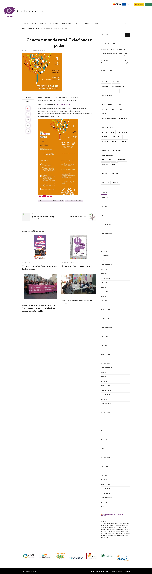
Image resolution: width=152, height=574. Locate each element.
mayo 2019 (104, 296)
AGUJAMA (105, 86)
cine (113, 109)
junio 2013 (104, 502)
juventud (119, 146)
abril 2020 (104, 282)
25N (115, 77)
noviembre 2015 (106, 408)
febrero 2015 (105, 444)
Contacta (127, 571)
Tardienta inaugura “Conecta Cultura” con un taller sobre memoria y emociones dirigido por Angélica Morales (114, 55)
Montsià (105, 164)
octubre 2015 (105, 412)
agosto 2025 (105, 238)
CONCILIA (25, 34)
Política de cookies (116, 571)
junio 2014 (104, 466)
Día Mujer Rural (108, 127)
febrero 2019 (105, 309)
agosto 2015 (105, 417)
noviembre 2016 (106, 394)
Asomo (104, 91)
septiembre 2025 (106, 233)
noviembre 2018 (106, 323)
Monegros (122, 159)
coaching (121, 109)
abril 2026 (104, 206)
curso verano (44, 200)
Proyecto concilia (38, 23)
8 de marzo (106, 77)
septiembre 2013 (106, 497)
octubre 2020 (105, 278)
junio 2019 (104, 291)
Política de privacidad (102, 571)
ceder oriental (107, 100)
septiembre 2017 (106, 367)
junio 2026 (104, 202)
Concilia (26, 50)
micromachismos (108, 159)
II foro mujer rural (109, 141)
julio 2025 (104, 242)
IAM (125, 136)
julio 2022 (104, 260)
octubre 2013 (105, 493)
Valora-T (105, 182)
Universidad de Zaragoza (74, 200)
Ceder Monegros (108, 95)
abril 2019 (104, 300)
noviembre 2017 (106, 359)
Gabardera (116, 136)
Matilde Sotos (107, 155)
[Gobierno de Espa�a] (139, 4)
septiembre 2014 (106, 462)
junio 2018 (104, 336)
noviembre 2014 (106, 453)
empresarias (122, 132)
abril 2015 (104, 435)
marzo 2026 (104, 211)
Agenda (87, 23)
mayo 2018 (104, 341)
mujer (114, 164)
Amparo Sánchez (118, 86)
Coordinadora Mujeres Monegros (114, 118)
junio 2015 (104, 426)
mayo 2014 (104, 471)
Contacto (97, 23)
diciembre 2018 (106, 318)
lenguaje (105, 150)
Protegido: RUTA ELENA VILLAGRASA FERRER (114, 49)
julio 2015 (104, 421)
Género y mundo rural (63, 104)
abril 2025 (104, 247)
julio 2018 (104, 332)
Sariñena (115, 173)
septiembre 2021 (106, 265)
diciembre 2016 (106, 390)
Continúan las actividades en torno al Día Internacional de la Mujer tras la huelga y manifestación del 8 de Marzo (38, 308)
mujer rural (106, 169)
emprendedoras (108, 132)
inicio (26, 23)
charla (104, 109)
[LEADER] (148, 4)
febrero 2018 (105, 354)
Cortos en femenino (109, 123)
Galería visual (67, 23)
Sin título (103, 521)
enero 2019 (104, 314)
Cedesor (122, 104)
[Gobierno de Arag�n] (116, 4)
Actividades (54, 23)
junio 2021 (104, 269)
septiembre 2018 (106, 327)
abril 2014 (104, 475)
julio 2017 (104, 372)
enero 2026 (104, 215)
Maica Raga (117, 150)
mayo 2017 (104, 376)
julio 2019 (104, 287)
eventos (105, 136)
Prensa (117, 169)
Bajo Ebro (114, 91)
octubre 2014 (105, 457)
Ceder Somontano (108, 104)
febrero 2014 (105, 484)
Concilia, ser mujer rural (31, 11)
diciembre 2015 (106, 403)
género (53, 200)
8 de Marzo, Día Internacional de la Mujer (77, 266)
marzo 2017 (104, 381)
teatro (115, 178)
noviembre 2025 (106, 224)
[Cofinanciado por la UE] (127, 4)
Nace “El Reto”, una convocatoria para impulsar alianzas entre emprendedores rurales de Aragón (115, 62)
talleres (105, 178)
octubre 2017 (105, 363)
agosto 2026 (105, 197)
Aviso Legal (90, 571)
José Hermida (107, 146)
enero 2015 (104, 448)
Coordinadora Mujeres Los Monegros (112, 515)
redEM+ (105, 173)
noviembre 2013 (106, 488)
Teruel (124, 178)
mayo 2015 (104, 430)
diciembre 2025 (106, 220)
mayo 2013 (104, 506)
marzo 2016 (104, 399)
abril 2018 (104, 345)
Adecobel (123, 77)
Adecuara (105, 81)
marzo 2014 (104, 480)
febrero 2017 (105, 385)
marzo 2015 (104, 439)
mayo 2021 (104, 274)
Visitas (115, 182)
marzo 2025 (104, 251)
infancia (123, 141)
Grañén (60, 200)
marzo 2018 (104, 350)
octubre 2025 (105, 229)
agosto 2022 (105, 256)
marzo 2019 (104, 305)
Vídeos (78, 23)
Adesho (116, 81)
